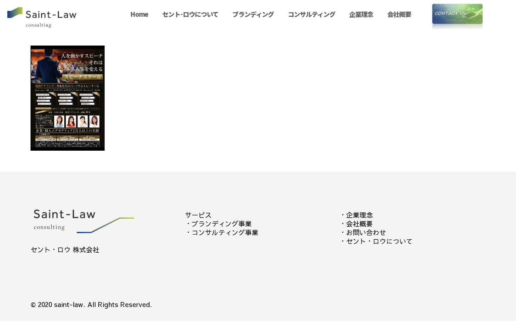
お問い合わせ (366, 232)
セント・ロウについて (379, 241)
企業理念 (359, 214)
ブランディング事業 (222, 223)
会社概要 (359, 223)
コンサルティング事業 (225, 232)
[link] (311, 31)
